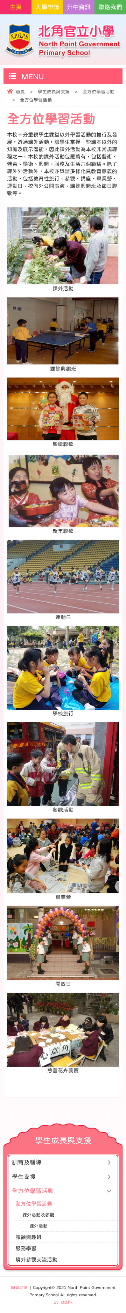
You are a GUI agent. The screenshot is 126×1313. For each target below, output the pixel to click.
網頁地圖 (19, 1287)
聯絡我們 (110, 7)
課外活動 (38, 1226)
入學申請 (47, 7)
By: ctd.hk (63, 1302)
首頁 (20, 91)
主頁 (16, 7)
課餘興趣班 (28, 1237)
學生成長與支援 (54, 91)
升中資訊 (79, 7)
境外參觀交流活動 (36, 1259)
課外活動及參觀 (38, 1215)
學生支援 (24, 1177)
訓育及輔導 (27, 1162)
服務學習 (25, 1248)
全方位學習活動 (98, 91)
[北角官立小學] (63, 41)
